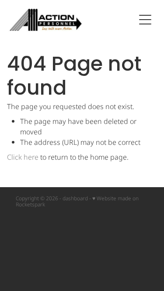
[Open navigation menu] (145, 19)
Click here (22, 157)
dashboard (75, 199)
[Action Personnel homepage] (71, 19)
